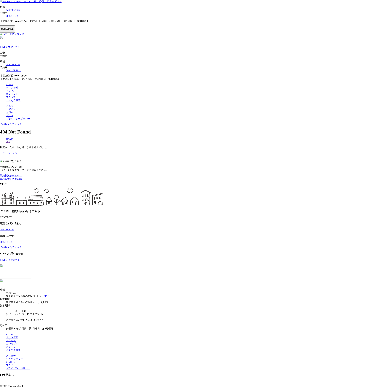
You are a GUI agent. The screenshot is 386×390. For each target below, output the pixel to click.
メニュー (11, 106)
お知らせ (11, 112)
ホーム (9, 84)
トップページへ (8, 153)
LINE (19, 178)
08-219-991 (13, 16)
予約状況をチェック (11, 175)
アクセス (11, 90)
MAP (46, 296)
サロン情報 (12, 87)
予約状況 (12, 178)
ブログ (9, 115)
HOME (3, 178)
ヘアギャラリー (14, 109)
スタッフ (11, 97)
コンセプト (12, 94)
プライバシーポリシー (18, 118)
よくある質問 (13, 100)
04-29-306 (13, 10)
